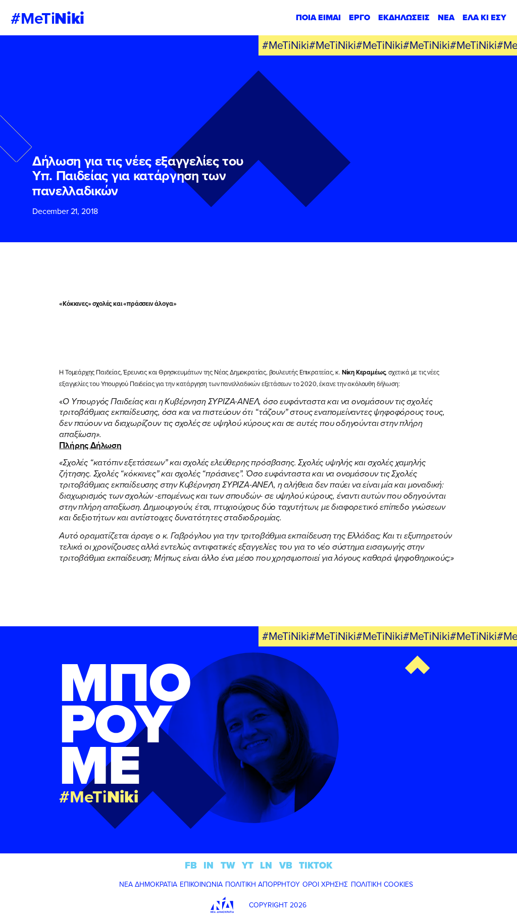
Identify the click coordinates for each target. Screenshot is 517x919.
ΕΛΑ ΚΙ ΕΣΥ (484, 17)
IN (208, 865)
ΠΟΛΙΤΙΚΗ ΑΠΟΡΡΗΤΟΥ (262, 884)
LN (266, 865)
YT (247, 865)
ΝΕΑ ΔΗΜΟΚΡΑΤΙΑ (148, 884)
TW (228, 865)
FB (191, 865)
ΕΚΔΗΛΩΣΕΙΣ (404, 17)
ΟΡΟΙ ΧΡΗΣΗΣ (325, 884)
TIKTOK (315, 865)
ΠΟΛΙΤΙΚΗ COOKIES (382, 884)
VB (285, 865)
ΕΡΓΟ (359, 17)
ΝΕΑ (446, 17)
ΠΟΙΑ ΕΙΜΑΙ (318, 17)
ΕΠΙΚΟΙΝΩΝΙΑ (201, 884)
